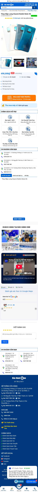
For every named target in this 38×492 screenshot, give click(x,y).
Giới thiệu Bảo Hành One (10, 427)
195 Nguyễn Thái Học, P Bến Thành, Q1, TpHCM (18, 396)
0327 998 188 (7, 164)
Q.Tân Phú (20, 287)
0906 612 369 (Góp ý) (10, 419)
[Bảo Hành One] (9, 4)
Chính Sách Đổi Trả (8, 441)
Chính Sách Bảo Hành (9, 436)
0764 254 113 (7, 156)
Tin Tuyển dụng (9, 422)
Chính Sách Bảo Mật (8, 438)
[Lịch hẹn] (36, 5)
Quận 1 (4, 287)
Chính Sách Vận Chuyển (9, 443)
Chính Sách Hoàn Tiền (9, 446)
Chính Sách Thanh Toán (10, 449)
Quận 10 (11, 287)
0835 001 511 (7, 172)
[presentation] (2, 39)
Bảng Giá (19, 490)
